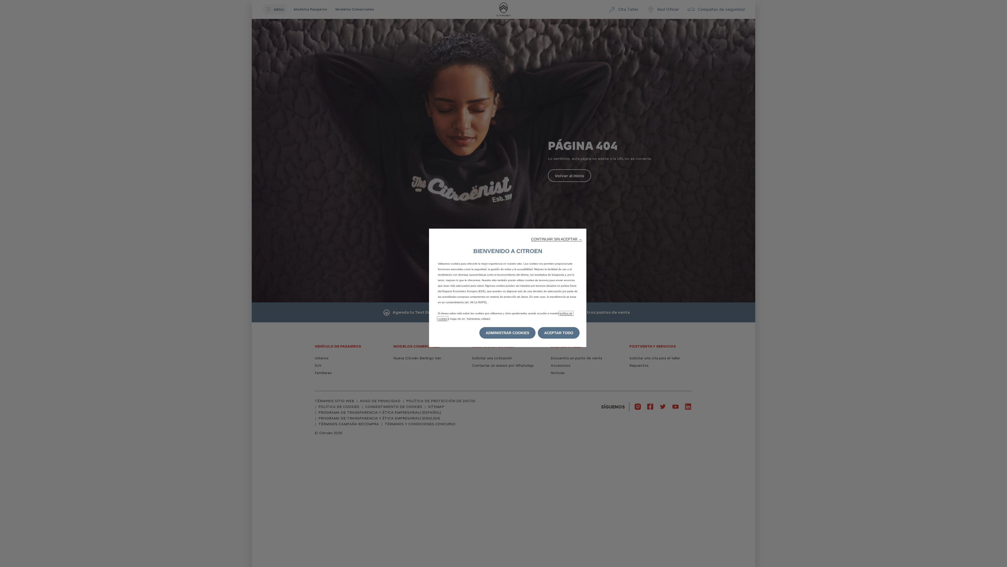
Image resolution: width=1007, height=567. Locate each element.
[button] (556, 239)
